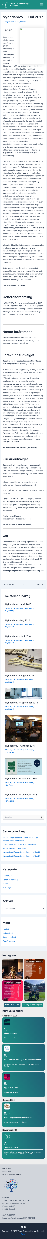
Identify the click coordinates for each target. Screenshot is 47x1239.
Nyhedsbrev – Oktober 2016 (20, 745)
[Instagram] (25, 1227)
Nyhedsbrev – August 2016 (19, 675)
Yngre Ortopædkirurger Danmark (20, 5)
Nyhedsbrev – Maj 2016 (17, 620)
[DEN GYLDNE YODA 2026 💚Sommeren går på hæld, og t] (12, 969)
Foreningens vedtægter (12, 1174)
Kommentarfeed (9, 937)
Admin (23, 1234)
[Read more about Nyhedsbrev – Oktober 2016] (23, 729)
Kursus (5, 884)
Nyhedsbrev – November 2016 (21, 778)
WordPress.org (9, 941)
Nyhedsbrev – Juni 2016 (18, 636)
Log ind (6, 929)
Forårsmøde (8, 876)
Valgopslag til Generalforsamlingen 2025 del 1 (21, 856)
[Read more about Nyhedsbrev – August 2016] (23, 660)
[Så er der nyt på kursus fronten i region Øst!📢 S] (12, 990)
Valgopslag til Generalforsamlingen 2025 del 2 (21, 852)
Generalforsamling (10, 880)
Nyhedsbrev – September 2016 (21, 702)
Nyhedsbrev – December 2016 (21, 794)
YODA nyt (8, 608)
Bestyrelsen (7, 1171)
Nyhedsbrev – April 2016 (18, 604)
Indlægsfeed (8, 933)
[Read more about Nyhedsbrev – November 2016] (23, 767)
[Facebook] (22, 1227)
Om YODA (6, 1168)
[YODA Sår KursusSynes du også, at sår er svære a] (34, 969)
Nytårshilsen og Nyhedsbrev (14, 848)
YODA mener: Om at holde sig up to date (19, 844)
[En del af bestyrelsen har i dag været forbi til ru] (34, 990)
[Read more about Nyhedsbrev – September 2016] (23, 694)
